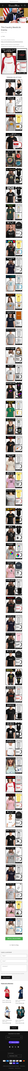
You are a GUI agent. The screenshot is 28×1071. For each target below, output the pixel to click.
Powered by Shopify (15, 1066)
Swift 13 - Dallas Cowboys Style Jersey (7, 1021)
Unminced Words (9, 1066)
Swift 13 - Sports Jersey (6, 1000)
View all (14, 1027)
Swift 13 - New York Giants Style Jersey (20, 1001)
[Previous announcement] (2, 1)
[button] (2, 5)
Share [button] (3, 36)
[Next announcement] (25, 1)
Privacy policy (11, 1068)
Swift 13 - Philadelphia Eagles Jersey (19, 1021)
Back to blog (15, 945)
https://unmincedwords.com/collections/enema (12, 41)
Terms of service (18, 1068)
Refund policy (22, 1066)
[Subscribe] (20, 1037)
